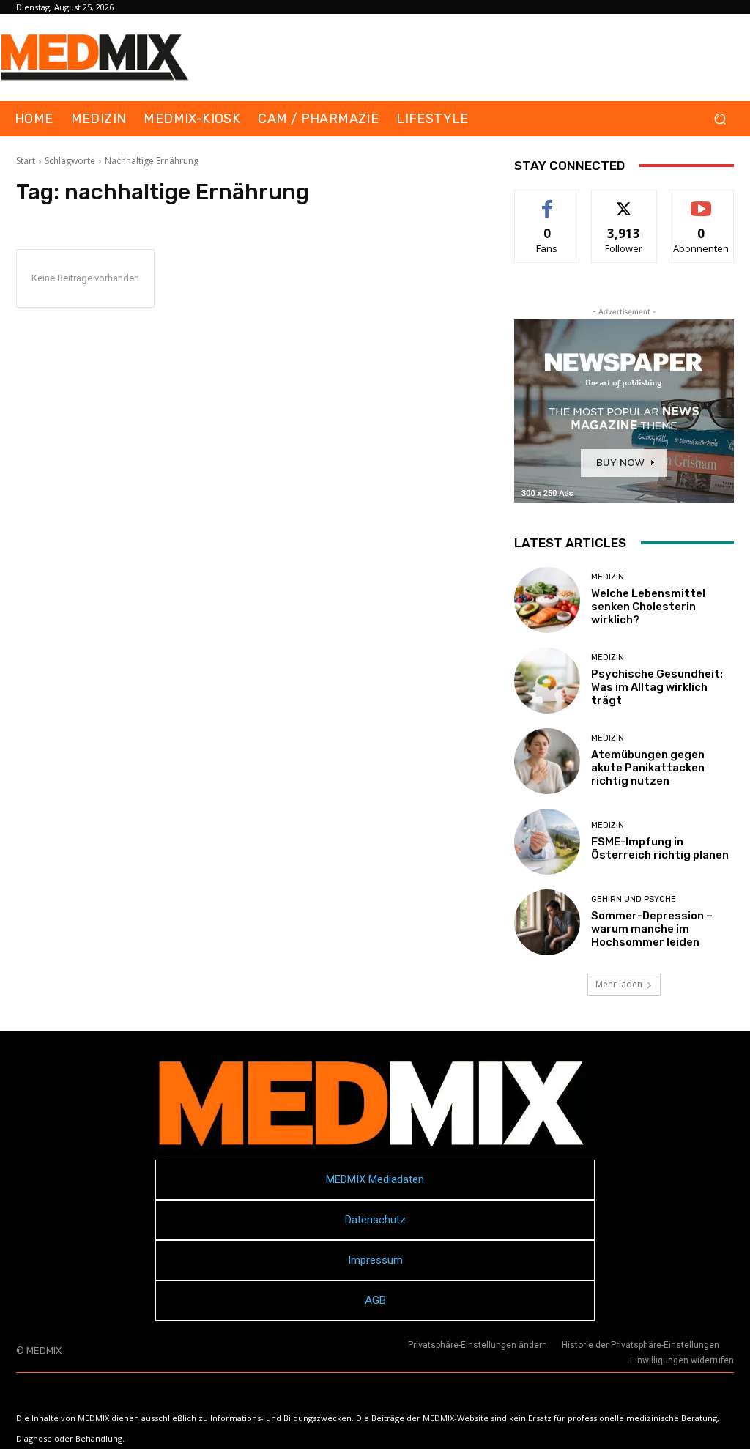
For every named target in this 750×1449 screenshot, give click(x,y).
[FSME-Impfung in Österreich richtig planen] (547, 842)
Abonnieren (701, 201)
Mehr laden (618, 984)
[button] (719, 119)
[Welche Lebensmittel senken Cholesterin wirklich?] (547, 600)
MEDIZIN (607, 577)
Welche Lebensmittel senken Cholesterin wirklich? (648, 606)
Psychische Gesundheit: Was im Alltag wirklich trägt (657, 687)
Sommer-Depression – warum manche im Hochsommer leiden (652, 929)
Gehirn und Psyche (633, 899)
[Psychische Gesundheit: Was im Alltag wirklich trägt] (547, 681)
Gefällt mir (547, 201)
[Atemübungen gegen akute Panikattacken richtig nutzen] (547, 761)
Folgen (624, 201)
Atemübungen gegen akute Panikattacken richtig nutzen (648, 768)
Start (25, 161)
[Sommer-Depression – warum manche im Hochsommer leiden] (547, 922)
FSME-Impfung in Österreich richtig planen (660, 848)
